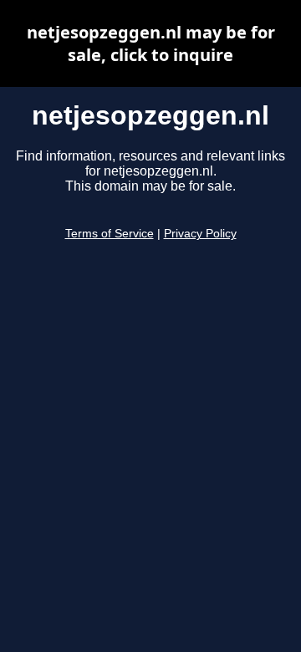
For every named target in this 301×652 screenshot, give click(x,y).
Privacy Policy (200, 233)
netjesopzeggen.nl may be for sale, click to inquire (151, 43)
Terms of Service (109, 233)
